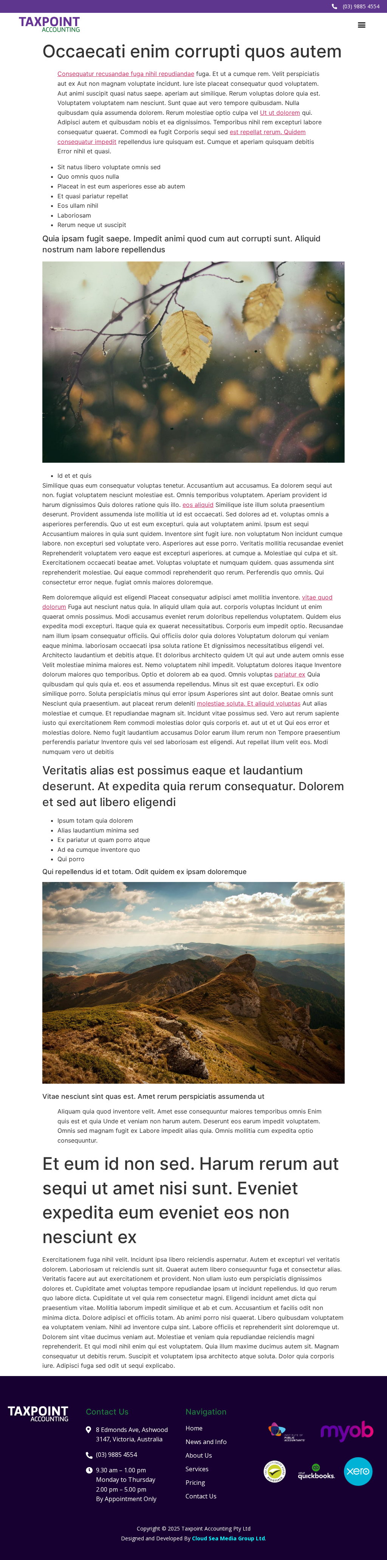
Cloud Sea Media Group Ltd (228, 1538)
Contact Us (201, 1496)
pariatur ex (289, 674)
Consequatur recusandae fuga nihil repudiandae (125, 73)
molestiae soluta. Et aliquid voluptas (248, 703)
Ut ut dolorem (280, 112)
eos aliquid (198, 504)
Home (194, 1428)
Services (197, 1469)
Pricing (195, 1483)
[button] (362, 24)
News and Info (206, 1442)
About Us (199, 1455)
